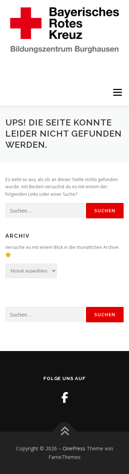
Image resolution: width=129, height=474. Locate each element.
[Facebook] (64, 397)
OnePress (74, 448)
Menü (117, 92)
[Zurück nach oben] (64, 432)
